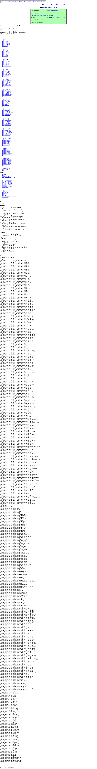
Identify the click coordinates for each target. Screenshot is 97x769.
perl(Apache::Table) (5, 107)
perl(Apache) (4, 62)
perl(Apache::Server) (5, 105)
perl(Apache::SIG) (5, 104)
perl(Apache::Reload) (5, 103)
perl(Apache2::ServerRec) (6, 89)
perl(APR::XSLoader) (5, 61)
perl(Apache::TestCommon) (6, 113)
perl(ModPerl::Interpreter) (6, 148)
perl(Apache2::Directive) (6, 71)
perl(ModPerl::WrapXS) (6, 168)
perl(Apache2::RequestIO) (6, 84)
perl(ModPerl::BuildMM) (6, 140)
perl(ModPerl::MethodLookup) (7, 153)
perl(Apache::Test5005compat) (7, 109)
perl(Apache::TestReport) (6, 123)
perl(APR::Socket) (5, 53)
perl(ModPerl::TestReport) (6, 163)
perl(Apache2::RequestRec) (6, 85)
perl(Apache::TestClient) (6, 111)
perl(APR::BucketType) (6, 44)
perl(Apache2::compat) (6, 99)
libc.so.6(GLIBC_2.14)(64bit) (7, 180)
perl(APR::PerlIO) (5, 50)
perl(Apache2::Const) (5, 70)
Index (2, 1)
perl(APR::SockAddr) (5, 52)
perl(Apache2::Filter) (5, 72)
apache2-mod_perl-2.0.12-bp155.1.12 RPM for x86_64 (48, 5)
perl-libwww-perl (5, 195)
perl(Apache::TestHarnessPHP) (7, 120)
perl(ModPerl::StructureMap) (7, 161)
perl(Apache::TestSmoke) (6, 131)
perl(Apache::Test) (5, 108)
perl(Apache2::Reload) (6, 83)
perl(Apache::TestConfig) (6, 115)
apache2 (3, 175)
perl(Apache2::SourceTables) (7, 92)
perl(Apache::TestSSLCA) (6, 129)
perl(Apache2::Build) (5, 64)
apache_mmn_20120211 (6, 176)
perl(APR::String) (5, 55)
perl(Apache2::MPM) (5, 76)
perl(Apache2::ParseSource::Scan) (7, 78)
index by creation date (27, 1)
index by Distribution (13, 1)
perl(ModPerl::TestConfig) (6, 162)
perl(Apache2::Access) (6, 63)
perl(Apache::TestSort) (6, 133)
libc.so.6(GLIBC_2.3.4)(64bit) (7, 183)
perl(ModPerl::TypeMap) (6, 166)
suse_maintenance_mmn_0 (6, 199)
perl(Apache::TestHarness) (6, 119)
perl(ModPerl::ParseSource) (6, 154)
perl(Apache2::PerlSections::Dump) (8, 80)
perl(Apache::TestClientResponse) (7, 112)
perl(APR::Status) (5, 54)
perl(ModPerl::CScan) (5, 142)
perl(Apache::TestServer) (6, 130)
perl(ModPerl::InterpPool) (6, 147)
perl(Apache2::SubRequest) (6, 96)
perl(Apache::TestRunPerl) (6, 128)
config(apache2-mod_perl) (6, 38)
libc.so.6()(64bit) (5, 179)
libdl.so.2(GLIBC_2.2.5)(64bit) (7, 186)
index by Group (6, 1)
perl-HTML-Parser (5, 192)
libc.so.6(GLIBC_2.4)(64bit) (7, 184)
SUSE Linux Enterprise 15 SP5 (56, 10)
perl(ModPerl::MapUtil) (6, 152)
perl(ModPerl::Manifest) (6, 150)
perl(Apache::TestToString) (6, 134)
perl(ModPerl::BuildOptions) (7, 141)
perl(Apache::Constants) (6, 101)
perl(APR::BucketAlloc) (6, 43)
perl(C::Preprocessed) (5, 139)
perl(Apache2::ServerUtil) (6, 90)
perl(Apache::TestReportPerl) (7, 124)
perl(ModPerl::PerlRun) (6, 155)
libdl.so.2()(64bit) (5, 185)
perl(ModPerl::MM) (5, 149)
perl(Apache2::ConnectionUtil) (7, 69)
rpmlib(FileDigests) (5, 197)
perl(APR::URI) (5, 58)
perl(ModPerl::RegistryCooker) (7, 158)
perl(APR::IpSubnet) (5, 48)
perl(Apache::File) (5, 102)
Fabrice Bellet (2, 767)
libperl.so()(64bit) (5, 187)
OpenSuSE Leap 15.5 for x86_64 (50, 7)
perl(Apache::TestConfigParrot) (7, 117)
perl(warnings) (4, 170)
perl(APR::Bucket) (5, 42)
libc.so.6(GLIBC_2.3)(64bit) (7, 182)
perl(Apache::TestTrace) (6, 135)
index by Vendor (20, 1)
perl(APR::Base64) (5, 40)
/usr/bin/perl (4, 174)
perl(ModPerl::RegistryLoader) (7, 159)
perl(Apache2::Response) (6, 88)
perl (3, 190)
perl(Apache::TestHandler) (6, 118)
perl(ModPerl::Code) (5, 143)
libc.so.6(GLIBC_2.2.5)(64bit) (7, 181)
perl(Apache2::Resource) (6, 87)
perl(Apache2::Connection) (6, 67)
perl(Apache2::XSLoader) (6, 98)
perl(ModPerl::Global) (5, 146)
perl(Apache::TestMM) (6, 122)
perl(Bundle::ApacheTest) (6, 138)
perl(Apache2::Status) (5, 93)
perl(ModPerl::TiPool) (5, 165)
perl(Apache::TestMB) (6, 121)
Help (41, 1)
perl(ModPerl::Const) (5, 145)
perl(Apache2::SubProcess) (6, 95)
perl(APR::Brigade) (5, 41)
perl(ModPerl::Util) (5, 167)
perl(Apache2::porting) (6, 100)
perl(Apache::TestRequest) (6, 125)
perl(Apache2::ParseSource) (6, 77)
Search (44, 1)
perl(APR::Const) (5, 45)
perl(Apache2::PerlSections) (6, 79)
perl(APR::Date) (5, 46)
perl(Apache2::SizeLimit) (6, 91)
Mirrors (38, 1)
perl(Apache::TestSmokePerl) (7, 132)
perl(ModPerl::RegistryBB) (6, 157)
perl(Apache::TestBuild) (6, 110)
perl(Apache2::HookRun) (6, 74)
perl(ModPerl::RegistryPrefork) (7, 160)
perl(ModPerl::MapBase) (6, 151)
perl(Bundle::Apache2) (6, 137)
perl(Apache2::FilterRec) (6, 73)
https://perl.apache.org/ (36, 20)
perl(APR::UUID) (5, 59)
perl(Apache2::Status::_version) (7, 94)
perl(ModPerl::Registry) (6, 156)
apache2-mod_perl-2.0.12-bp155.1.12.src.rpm (58, 17)
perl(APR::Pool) (5, 51)
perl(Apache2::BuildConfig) (6, 65)
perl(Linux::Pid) (5, 191)
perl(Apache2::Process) (6, 81)
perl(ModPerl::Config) (6, 144)
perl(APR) (4, 39)
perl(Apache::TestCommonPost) (7, 114)
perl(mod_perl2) (5, 169)
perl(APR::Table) (5, 56)
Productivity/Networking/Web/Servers (40, 15)
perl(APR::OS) (4, 49)
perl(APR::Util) (4, 60)
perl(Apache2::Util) (5, 97)
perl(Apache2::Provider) (6, 82)
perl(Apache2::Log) (5, 75)
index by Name (33, 1)
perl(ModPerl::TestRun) (6, 164)
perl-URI (3, 194)
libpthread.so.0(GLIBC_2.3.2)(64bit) (8, 189)
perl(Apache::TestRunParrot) (7, 127)
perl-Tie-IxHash (4, 193)
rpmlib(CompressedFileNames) (7, 196)
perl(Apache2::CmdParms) (6, 66)
